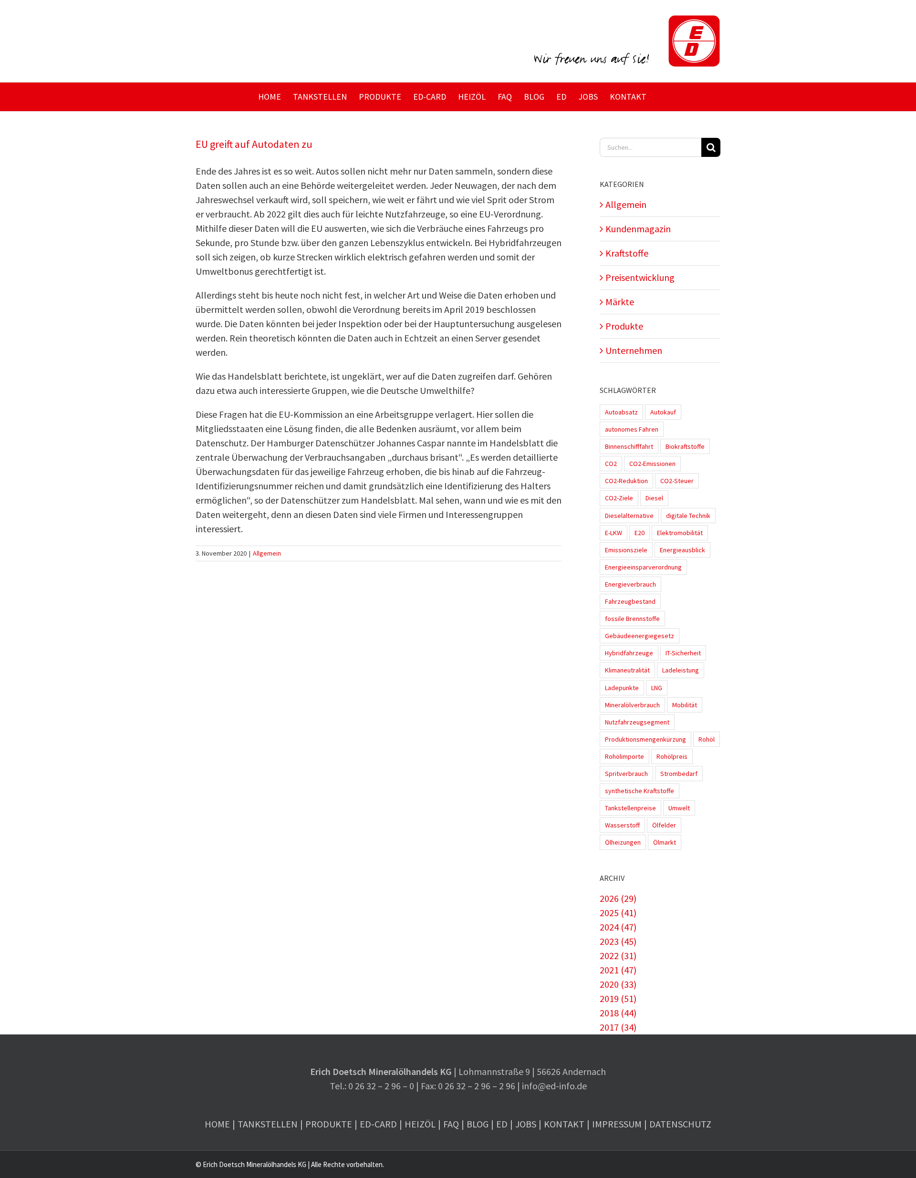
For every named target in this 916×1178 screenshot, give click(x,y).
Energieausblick (682, 550)
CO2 (611, 463)
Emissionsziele (626, 550)
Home (217, 1124)
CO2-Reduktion (626, 480)
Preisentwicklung (640, 277)
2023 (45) (618, 941)
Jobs (525, 1124)
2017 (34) (618, 1027)
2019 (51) (618, 998)
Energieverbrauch (630, 584)
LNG (656, 687)
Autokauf (663, 412)
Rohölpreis (671, 756)
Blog (478, 1124)
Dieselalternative (629, 515)
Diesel (654, 498)
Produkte (624, 326)
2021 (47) (618, 970)
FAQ (451, 1124)
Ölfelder (664, 825)
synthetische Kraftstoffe (639, 790)
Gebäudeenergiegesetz (639, 635)
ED (502, 1124)
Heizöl (420, 1124)
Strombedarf (678, 773)
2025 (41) (618, 913)
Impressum (617, 1124)
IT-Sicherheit (683, 653)
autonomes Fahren (631, 429)
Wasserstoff (622, 825)
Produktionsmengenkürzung (645, 739)
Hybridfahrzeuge (629, 653)
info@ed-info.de (554, 1086)
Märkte (619, 302)
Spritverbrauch (626, 773)
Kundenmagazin (638, 229)
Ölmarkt (664, 842)
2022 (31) (618, 955)
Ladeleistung (680, 670)
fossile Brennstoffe (632, 618)
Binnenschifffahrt (629, 446)
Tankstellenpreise (630, 808)
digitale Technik (688, 515)
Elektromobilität (680, 532)
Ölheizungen (623, 842)
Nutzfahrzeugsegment (637, 722)
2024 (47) (618, 927)
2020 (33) (618, 984)
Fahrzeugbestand (630, 601)
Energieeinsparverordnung (643, 567)
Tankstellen (268, 1124)
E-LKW (613, 532)
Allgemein (267, 553)
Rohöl (706, 739)
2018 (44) (618, 1013)
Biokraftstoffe (685, 446)
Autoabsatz (621, 412)
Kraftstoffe (626, 253)
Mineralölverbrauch (632, 705)
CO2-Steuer (677, 480)
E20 (640, 532)
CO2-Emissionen (652, 463)
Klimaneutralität (627, 670)
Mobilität (684, 705)
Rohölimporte (624, 756)
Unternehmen (633, 350)
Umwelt (679, 808)
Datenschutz (680, 1124)
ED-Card (378, 1124)
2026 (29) (618, 898)
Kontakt (564, 1124)
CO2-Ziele (619, 498)
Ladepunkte (622, 687)
